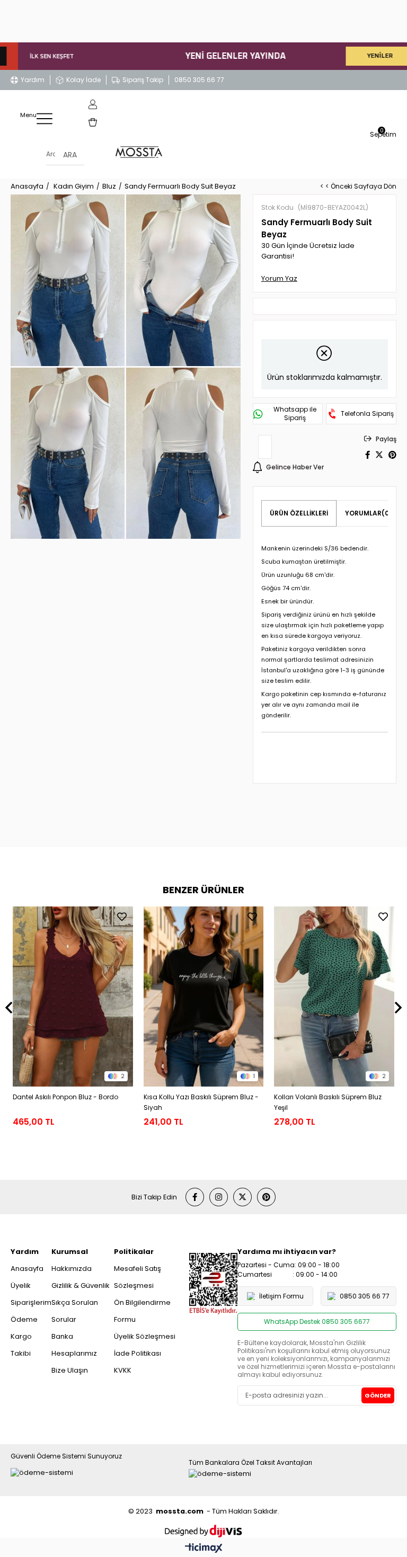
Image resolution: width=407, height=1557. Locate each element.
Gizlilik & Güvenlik (80, 1285)
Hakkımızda (71, 1269)
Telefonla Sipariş (367, 414)
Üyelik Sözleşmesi (144, 1336)
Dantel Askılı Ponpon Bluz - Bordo (65, 1096)
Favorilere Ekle (122, 916)
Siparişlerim (31, 1302)
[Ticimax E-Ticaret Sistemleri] (204, 1548)
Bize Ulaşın (69, 1370)
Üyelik (21, 1285)
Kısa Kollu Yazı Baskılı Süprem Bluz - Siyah (201, 1102)
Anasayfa (27, 1269)
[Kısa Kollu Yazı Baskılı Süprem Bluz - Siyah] (204, 996)
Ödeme (24, 1319)
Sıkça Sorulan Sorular (74, 1310)
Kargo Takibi (21, 1344)
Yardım (33, 79)
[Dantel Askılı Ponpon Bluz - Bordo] (73, 996)
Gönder (378, 1395)
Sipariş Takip (142, 79)
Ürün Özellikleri (299, 513)
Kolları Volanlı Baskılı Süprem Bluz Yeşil (328, 1102)
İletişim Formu (281, 1296)
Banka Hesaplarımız (74, 1344)
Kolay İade (83, 79)
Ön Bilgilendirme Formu (142, 1310)
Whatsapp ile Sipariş (294, 413)
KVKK (122, 1370)
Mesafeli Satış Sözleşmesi (137, 1277)
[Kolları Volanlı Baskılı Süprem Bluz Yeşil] (334, 996)
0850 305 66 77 (199, 79)
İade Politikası (137, 1353)
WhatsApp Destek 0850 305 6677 (317, 1321)
